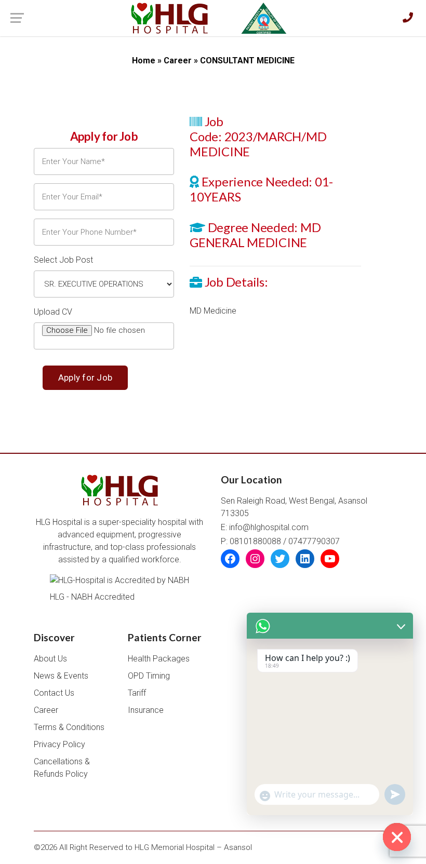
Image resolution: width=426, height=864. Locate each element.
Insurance (146, 710)
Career (178, 60)
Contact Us (54, 693)
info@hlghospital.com (269, 527)
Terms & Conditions (69, 727)
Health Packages (159, 659)
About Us (50, 659)
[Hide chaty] (397, 837)
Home (143, 60)
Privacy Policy (59, 744)
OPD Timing (149, 676)
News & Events (61, 676)
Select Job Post (63, 260)
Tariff (137, 693)
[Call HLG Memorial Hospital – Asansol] (407, 18)
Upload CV (53, 312)
